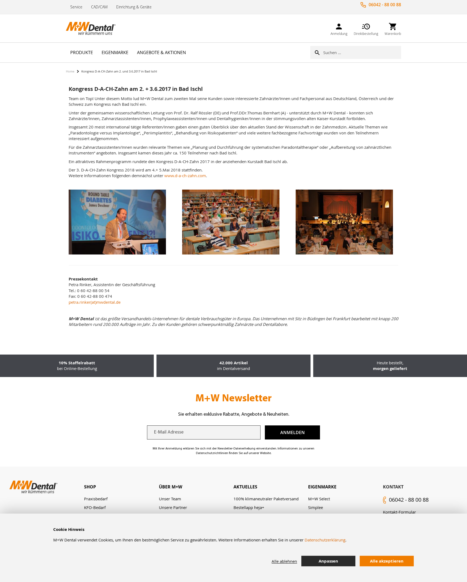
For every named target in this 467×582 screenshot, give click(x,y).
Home (70, 71)
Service (76, 6)
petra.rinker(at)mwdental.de (95, 302)
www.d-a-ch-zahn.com (185, 175)
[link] (339, 28)
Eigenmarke (322, 487)
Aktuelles (245, 487)
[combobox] (362, 52)
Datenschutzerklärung (325, 540)
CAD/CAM (99, 6)
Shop (90, 487)
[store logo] (93, 28)
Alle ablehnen (284, 561)
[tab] (121, 487)
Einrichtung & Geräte (134, 6)
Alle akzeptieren (386, 561)
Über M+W (170, 487)
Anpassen (328, 561)
